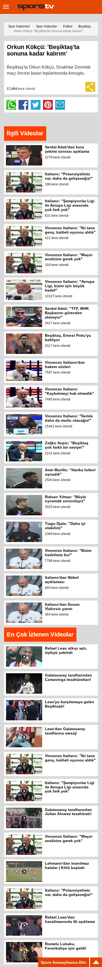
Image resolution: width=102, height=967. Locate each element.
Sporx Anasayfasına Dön (63, 962)
